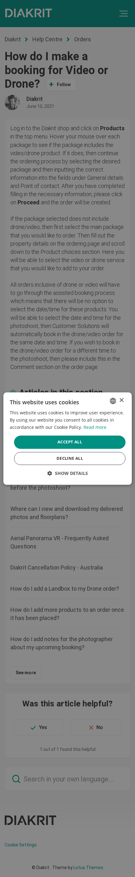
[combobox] (113, 401)
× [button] (121, 400)
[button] (67, 473)
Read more (95, 427)
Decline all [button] (70, 458)
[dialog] (67, 438)
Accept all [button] (69, 442)
